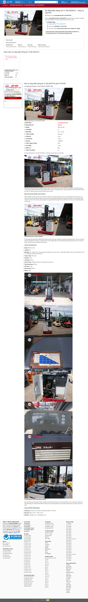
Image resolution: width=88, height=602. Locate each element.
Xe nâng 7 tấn (27, 563)
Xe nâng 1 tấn (27, 541)
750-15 (46, 587)
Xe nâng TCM (6, 555)
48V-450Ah (68, 543)
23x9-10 (47, 576)
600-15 (46, 581)
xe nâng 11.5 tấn (27, 569)
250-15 (46, 578)
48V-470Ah (68, 546)
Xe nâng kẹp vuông (28, 578)
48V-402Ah (68, 540)
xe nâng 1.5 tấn (27, 546)
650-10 (46, 570)
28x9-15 (47, 564)
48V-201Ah (68, 528)
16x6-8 (46, 559)
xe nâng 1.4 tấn (27, 544)
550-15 (46, 579)
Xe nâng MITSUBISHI (7, 553)
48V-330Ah (68, 534)
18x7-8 (46, 561)
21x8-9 (46, 562)
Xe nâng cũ (5, 5)
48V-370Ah (68, 535)
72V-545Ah (68, 560)
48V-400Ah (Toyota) (70, 538)
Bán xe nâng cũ (6, 543)
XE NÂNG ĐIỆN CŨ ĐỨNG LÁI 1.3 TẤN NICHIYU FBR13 (11, 70)
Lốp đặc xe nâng (49, 532)
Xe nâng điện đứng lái (63, 122)
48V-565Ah (68, 551)
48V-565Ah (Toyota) (70, 554)
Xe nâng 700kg (27, 538)
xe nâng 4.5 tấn (27, 558)
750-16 (46, 582)
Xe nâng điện (27, 526)
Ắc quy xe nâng (48, 533)
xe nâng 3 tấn (27, 553)
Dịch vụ (23, 2)
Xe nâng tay (26, 531)
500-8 (46, 567)
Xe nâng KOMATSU (7, 550)
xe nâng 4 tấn (27, 557)
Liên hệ (29, 2)
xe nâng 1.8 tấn (27, 547)
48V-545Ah (68, 549)
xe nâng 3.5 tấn (27, 555)
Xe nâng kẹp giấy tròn (29, 576)
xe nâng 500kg (27, 537)
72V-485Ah (68, 558)
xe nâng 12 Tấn (27, 570)
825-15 (46, 584)
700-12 (46, 571)
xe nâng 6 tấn (27, 561)
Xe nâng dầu (27, 523)
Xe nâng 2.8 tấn (27, 552)
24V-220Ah (68, 524)
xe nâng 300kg (27, 535)
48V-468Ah (68, 545)
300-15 (46, 565)
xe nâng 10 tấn (27, 566)
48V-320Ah (68, 532)
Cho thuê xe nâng (7, 546)
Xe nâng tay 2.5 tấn (49, 524)
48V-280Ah (68, 529)
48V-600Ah (68, 555)
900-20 (46, 585)
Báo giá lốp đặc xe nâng (50, 558)
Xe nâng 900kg (27, 540)
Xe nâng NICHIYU (7, 556)
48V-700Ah (68, 557)
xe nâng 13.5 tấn (28, 572)
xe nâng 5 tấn (27, 560)
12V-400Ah (68, 523)
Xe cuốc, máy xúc (28, 584)
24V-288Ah (68, 526)
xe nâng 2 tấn (27, 549)
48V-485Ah (68, 548)
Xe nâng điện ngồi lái (29, 529)
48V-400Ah (68, 537)
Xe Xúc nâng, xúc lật (28, 581)
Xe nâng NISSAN (6, 558)
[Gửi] (57, 2)
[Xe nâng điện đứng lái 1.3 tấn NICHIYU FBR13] (12, 61)
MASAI (46, 542)
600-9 (46, 568)
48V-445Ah (68, 541)
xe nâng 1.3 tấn (27, 543)
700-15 (46, 573)
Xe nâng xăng (27, 524)
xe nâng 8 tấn (27, 564)
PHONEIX (47, 544)
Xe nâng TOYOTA (7, 551)
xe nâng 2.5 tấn (27, 550)
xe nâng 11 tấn (27, 567)
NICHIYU (60, 125)
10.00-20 (47, 574)
